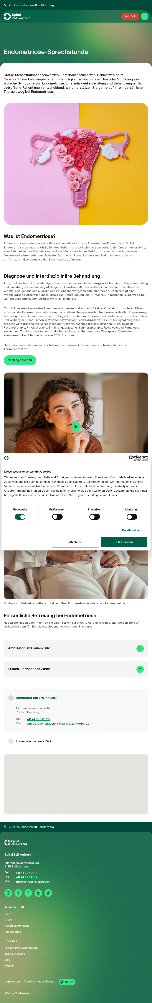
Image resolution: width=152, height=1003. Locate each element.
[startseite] (23, 21)
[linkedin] (38, 893)
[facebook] (18, 893)
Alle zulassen (124, 542)
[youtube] (28, 893)
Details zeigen (131, 530)
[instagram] (8, 893)
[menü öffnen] (144, 21)
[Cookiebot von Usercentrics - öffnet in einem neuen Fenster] (131, 458)
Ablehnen (75, 542)
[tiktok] (48, 893)
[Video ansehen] (76, 427)
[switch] (57, 517)
